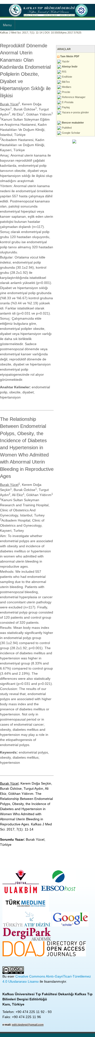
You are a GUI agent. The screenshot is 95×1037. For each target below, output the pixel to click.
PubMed (66, 127)
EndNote (66, 76)
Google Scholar (70, 132)
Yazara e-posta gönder (75, 112)
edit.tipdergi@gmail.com (28, 1024)
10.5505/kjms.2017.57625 (66, 32)
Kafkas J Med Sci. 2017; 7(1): (17, 32)
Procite (65, 92)
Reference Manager (73, 97)
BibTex (65, 81)
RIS (63, 71)
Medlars (66, 86)
